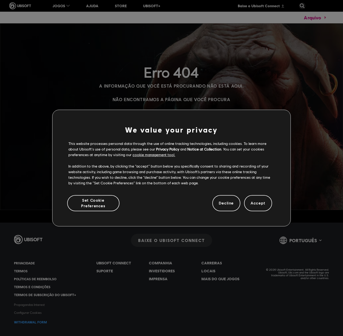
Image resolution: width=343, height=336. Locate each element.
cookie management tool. (154, 155)
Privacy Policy (167, 149)
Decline (226, 203)
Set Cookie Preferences (93, 203)
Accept (258, 203)
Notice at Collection (204, 149)
